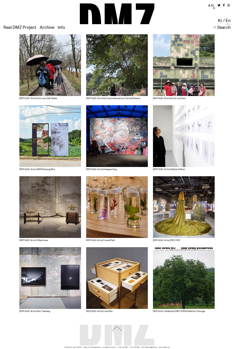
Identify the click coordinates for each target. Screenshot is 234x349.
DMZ (117, 13)
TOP (117, 328)
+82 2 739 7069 (134, 347)
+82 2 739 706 (123, 347)
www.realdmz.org (164, 347)
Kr (220, 21)
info (143, 347)
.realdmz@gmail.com (150, 347)
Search (223, 28)
